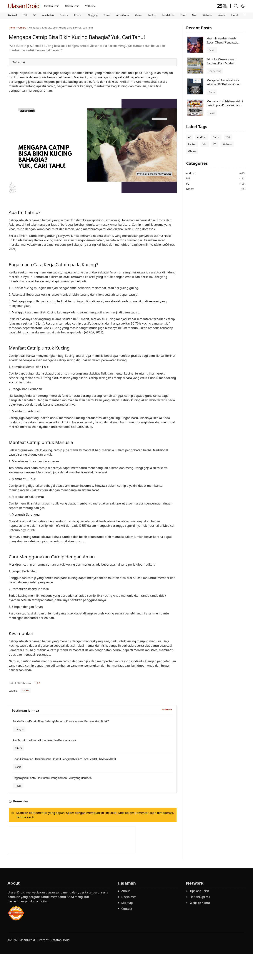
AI (189, 137)
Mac (194, 15)
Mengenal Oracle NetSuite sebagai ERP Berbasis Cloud (223, 82)
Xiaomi (221, 15)
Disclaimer (128, 897)
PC (34, 15)
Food (183, 15)
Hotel (234, 15)
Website (207, 15)
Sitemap (127, 903)
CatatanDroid (51, 6)
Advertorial (122, 15)
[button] (236, 6)
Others (64, 15)
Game (138, 15)
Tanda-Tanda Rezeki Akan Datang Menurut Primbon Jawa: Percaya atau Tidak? (61, 721)
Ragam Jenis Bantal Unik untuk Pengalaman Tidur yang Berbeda (52, 778)
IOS (25, 15)
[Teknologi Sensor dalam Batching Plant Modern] (195, 73)
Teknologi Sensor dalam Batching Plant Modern (221, 61)
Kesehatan (48, 15)
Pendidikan (168, 15)
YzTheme (90, 6)
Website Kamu (200, 903)
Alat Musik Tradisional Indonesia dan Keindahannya (44, 740)
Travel (107, 15)
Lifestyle (19, 729)
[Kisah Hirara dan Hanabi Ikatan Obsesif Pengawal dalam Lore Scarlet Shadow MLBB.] (195, 52)
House (18, 785)
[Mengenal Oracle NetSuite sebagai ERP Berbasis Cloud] (195, 93)
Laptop (152, 15)
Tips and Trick (199, 891)
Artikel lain (167, 709)
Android (12, 15)
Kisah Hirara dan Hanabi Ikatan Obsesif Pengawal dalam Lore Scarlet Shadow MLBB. (64, 759)
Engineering (215, 71)
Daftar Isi (18, 62)
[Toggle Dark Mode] (243, 6)
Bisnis (212, 92)
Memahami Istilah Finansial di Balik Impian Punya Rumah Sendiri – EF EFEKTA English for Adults (225, 107)
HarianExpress (200, 897)
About (125, 891)
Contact (126, 909)
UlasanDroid (24, 6)
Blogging (92, 15)
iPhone (77, 15)
